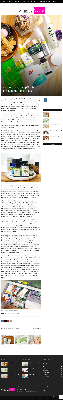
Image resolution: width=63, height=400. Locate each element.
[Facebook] (2, 321)
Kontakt (58, 396)
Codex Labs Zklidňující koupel (34, 344)
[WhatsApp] (11, 321)
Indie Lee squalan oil (37, 328)
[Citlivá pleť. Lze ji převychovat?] (25, 376)
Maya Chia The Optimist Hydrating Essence (10, 328)
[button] (60, 1)
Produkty (24, 1)
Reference (17, 1)
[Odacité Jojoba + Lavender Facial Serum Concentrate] (25, 370)
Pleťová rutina (18, 313)
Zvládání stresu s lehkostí (54, 136)
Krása (29, 1)
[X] (5, 321)
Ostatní (48, 1)
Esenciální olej (12, 313)
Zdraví (35, 1)
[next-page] (22, 348)
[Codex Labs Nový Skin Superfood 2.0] (46, 132)
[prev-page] (20, 348)
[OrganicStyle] (31, 10)
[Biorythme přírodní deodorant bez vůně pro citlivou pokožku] (7, 339)
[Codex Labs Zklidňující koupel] (34, 339)
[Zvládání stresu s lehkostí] (46, 138)
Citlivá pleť (7, 313)
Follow (45, 98)
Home (3, 1)
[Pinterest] (8, 321)
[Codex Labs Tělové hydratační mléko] (21, 339)
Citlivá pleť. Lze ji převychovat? (34, 374)
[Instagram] (44, 390)
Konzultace (9, 1)
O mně (54, 1)
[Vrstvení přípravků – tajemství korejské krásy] (25, 364)
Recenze (42, 1)
